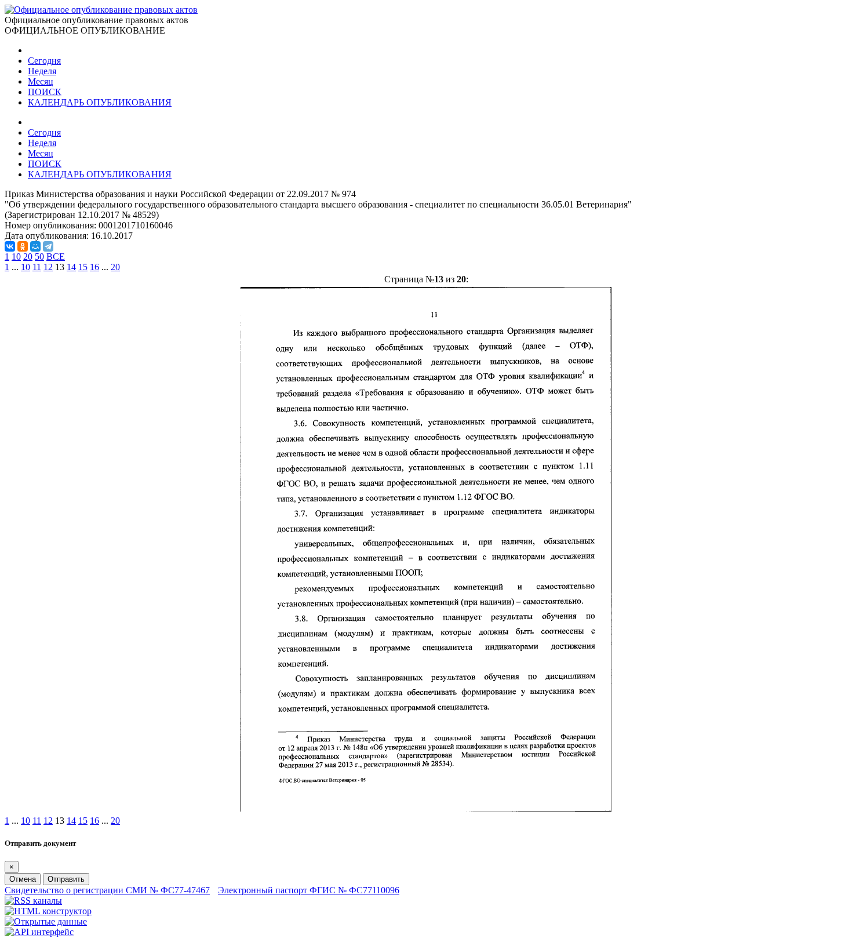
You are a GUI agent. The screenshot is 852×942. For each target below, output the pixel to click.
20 (27, 256)
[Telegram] (48, 246)
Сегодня (44, 61)
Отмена (22, 879)
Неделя (42, 71)
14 (71, 267)
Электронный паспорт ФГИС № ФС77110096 (308, 890)
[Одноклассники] (22, 246)
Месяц (40, 81)
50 (39, 256)
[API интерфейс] (39, 932)
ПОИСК (44, 92)
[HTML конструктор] (48, 911)
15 (83, 267)
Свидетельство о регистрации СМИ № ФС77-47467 (107, 890)
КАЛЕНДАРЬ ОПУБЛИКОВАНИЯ (100, 102)
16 (94, 267)
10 (16, 256)
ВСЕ (55, 256)
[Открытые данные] (46, 921)
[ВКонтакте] (10, 246)
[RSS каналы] (33, 900)
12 (48, 267)
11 (36, 267)
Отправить (66, 879)
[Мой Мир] (35, 246)
